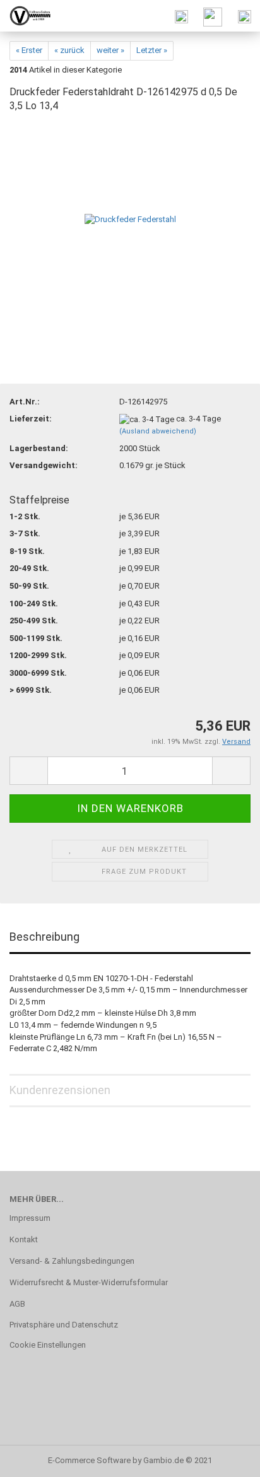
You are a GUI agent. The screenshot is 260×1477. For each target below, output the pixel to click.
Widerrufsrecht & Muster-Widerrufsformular (88, 1282)
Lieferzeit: (30, 418)
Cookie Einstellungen (47, 1345)
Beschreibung (44, 936)
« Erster (29, 50)
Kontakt (23, 1239)
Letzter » (151, 50)
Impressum (29, 1218)
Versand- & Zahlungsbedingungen (71, 1261)
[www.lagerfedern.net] (25, 16)
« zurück (69, 50)
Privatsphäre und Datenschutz (63, 1324)
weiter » (110, 50)
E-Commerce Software (89, 1460)
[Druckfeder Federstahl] (130, 219)
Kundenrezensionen (59, 1090)
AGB (17, 1304)
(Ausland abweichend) (157, 431)
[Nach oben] (225, 1458)
